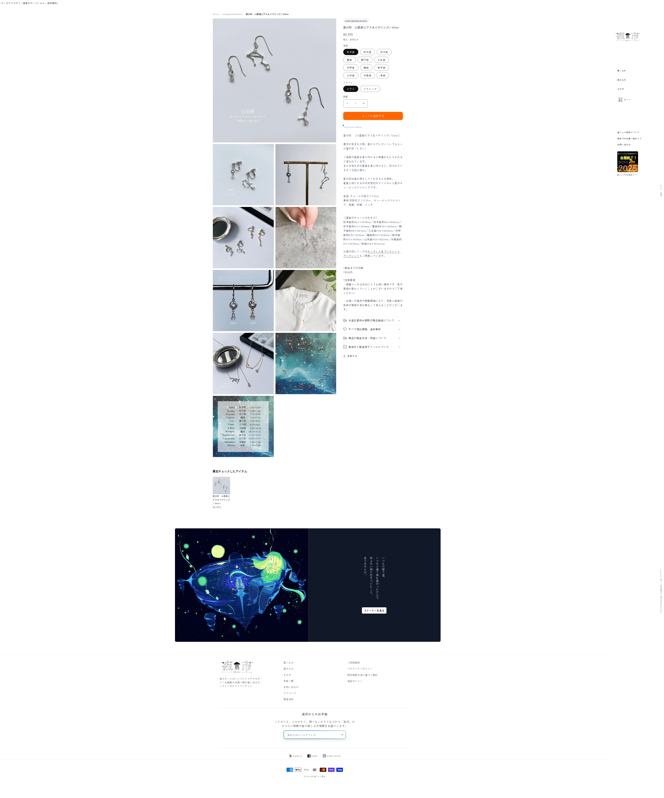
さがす (620, 88)
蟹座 (349, 59)
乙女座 (381, 59)
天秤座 (351, 67)
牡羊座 (351, 52)
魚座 (382, 75)
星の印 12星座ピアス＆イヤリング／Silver (221, 500)
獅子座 (365, 59)
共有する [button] (352, 356)
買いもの (621, 70)
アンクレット (351, 256)
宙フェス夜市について (628, 132)
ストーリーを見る (374, 610)
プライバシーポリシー (360, 668)
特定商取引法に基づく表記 (362, 675)
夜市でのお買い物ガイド (629, 138)
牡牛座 (367, 52)
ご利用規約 (353, 662)
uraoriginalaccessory (232, 14)
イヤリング (370, 89)
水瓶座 (367, 75)
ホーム (216, 14)
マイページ (289, 693)
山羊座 (351, 75)
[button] (373, 320)
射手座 (381, 67)
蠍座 (366, 67)
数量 (345, 96)
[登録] (341, 735)
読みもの (621, 79)
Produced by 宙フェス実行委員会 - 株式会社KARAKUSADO (661, 591)
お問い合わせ (624, 144)
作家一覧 (288, 681)
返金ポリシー (355, 681)
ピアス (351, 89)
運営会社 (288, 699)
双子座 (384, 52)
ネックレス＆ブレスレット (383, 251)
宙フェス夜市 (319, 776)
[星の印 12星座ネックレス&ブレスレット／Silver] (400, 251)
